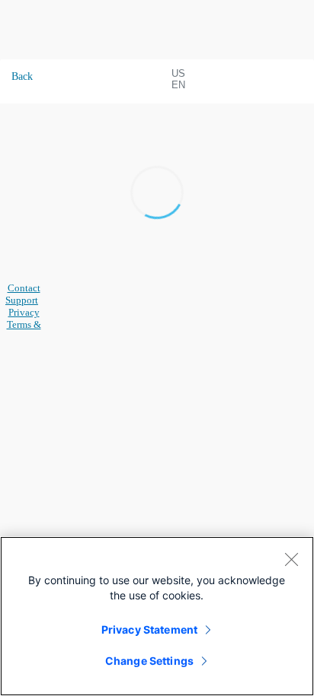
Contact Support (22, 294)
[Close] (291, 559)
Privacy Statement (149, 629)
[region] (157, 616)
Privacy (24, 312)
